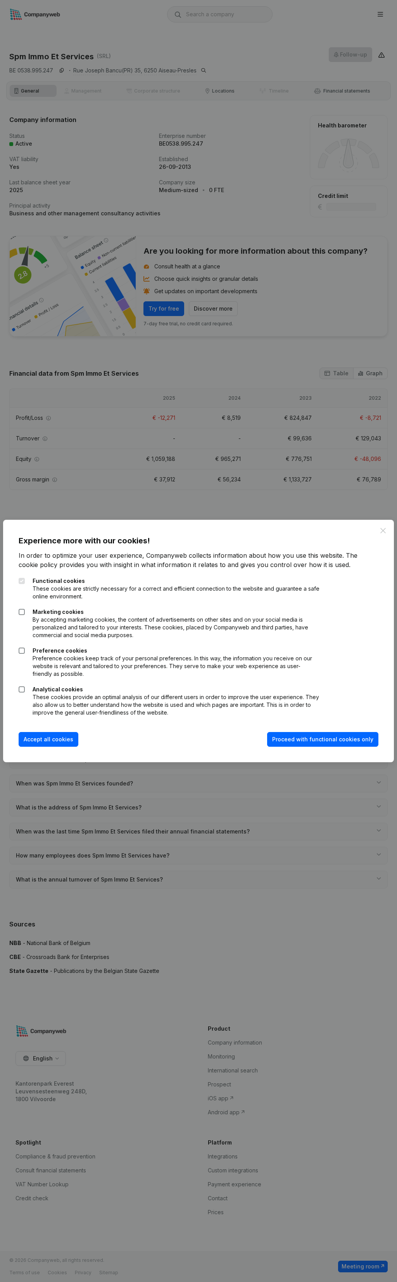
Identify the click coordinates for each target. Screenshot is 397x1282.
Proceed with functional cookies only (322, 739)
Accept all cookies (48, 739)
